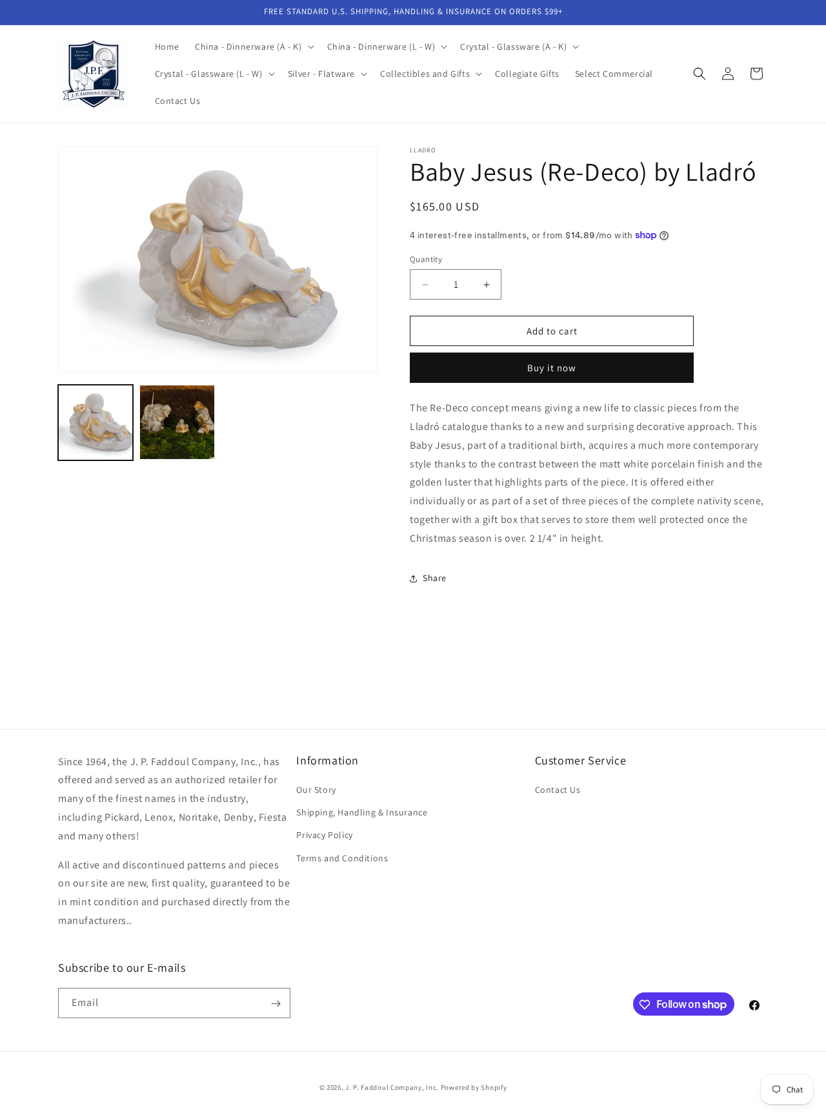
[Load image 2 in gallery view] (176, 422)
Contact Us (558, 789)
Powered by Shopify (474, 1087)
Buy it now (551, 368)
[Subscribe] (275, 1004)
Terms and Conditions (342, 858)
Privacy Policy (324, 835)
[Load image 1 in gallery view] (95, 422)
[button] (253, 46)
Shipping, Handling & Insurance (361, 813)
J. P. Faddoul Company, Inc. (392, 1087)
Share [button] (435, 578)
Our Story (316, 789)
